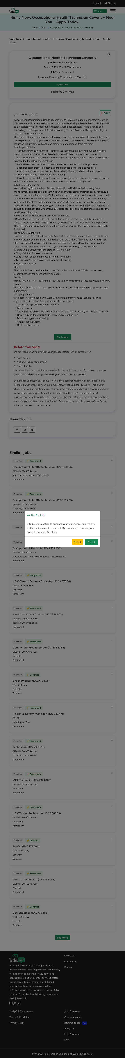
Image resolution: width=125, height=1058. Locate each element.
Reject (77, 542)
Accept (91, 541)
